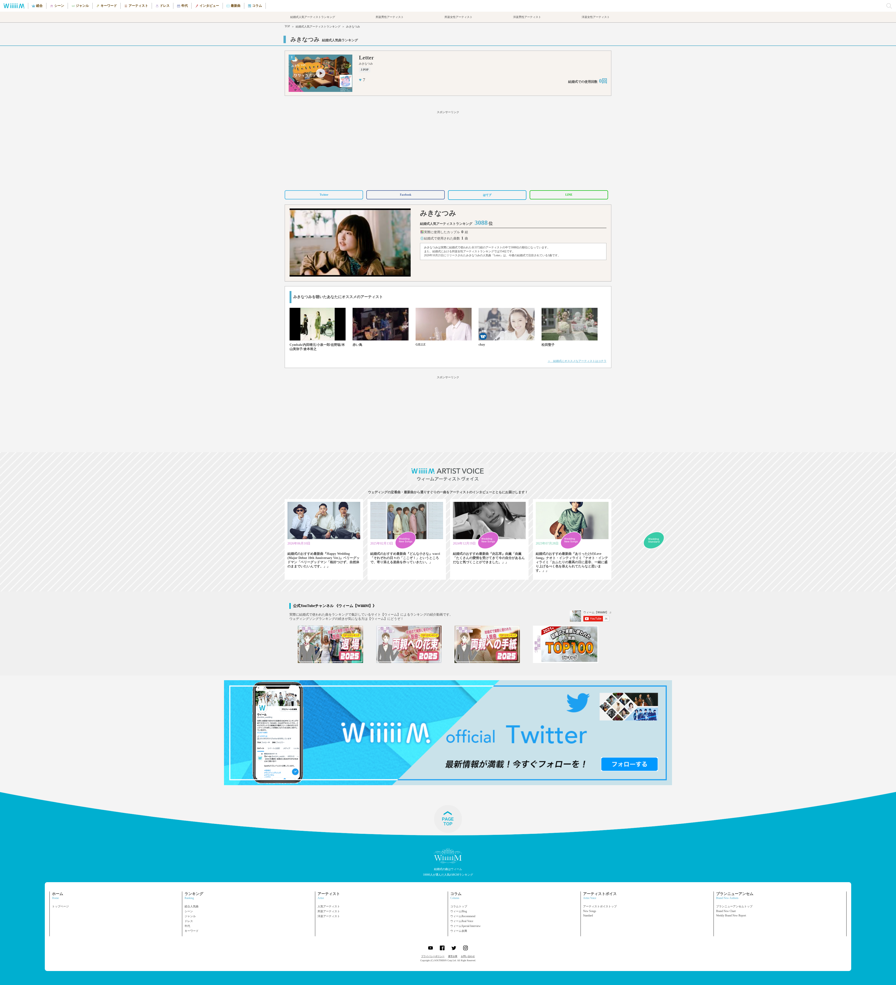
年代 (187, 926)
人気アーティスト (329, 906)
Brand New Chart (726, 911)
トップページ (60, 906)
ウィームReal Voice (461, 921)
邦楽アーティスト (329, 911)
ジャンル (190, 916)
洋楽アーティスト (329, 916)
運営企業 (452, 956)
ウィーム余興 (458, 931)
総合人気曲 (192, 906)
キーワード (192, 931)
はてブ (487, 195)
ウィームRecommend (462, 916)
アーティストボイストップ (600, 906)
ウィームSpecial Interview (465, 926)
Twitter (324, 194)
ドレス (189, 921)
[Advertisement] (448, 149)
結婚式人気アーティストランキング (318, 26)
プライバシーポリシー (432, 956)
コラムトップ (458, 906)
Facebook (405, 194)
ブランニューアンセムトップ (734, 906)
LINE (568, 194)
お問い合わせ (468, 956)
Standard (588, 915)
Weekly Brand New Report (731, 915)
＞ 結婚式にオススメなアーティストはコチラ (577, 361)
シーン (189, 911)
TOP (287, 26)
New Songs (589, 911)
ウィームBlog (458, 911)
